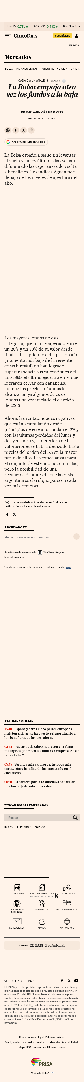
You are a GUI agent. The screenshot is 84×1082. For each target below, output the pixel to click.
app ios (42, 928)
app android (67, 928)
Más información (14, 557)
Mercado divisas (27, 68)
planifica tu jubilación (17, 910)
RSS (28, 1047)
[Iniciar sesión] (76, 36)
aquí (68, 567)
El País (74, 45)
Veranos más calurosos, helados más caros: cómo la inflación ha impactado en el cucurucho (37, 768)
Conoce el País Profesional (42, 945)
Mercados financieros (18, 537)
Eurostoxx (24, 827)
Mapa (22, 1047)
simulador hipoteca (42, 893)
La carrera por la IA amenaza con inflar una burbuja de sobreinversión (39, 784)
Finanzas (43, 537)
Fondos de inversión (54, 68)
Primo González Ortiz (42, 112)
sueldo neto (67, 893)
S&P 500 (39, 26)
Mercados (17, 57)
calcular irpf (17, 893)
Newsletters (39, 1047)
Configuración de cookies (19, 1042)
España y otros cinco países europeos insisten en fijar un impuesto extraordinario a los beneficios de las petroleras (40, 733)
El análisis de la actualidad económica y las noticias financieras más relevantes (35, 504)
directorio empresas (67, 909)
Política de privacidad (48, 1042)
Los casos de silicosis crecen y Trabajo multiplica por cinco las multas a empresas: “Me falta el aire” (41, 751)
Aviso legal (37, 1037)
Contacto (24, 1037)
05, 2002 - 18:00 (42, 118)
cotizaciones (17, 928)
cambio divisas (42, 909)
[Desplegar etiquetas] (76, 536)
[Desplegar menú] (7, 35)
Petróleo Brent (72, 26)
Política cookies (54, 1037)
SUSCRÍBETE (62, 35)
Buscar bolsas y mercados (26, 805)
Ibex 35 (11, 26)
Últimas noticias (19, 721)
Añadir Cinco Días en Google (28, 141)
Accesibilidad (70, 1042)
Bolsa (9, 68)
